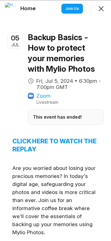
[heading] (28, 8)
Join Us (72, 8)
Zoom (43, 96)
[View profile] (11, 8)
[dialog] (55, 120)
